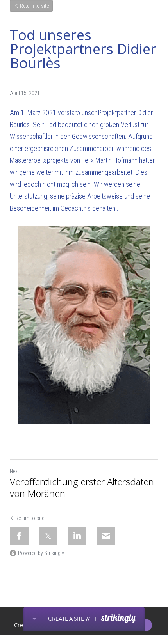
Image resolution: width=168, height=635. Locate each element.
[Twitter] (48, 536)
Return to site (34, 6)
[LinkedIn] (77, 536)
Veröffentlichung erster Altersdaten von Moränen (82, 487)
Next (14, 471)
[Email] (106, 536)
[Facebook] (19, 536)
